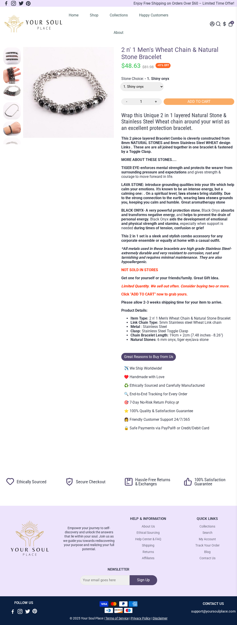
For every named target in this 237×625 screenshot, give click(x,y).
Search (207, 532)
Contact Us (207, 558)
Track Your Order (207, 545)
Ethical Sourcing (148, 532)
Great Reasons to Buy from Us (148, 357)
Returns (148, 552)
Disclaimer (160, 618)
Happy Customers (153, 15)
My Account (207, 539)
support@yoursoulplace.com (213, 611)
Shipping (148, 545)
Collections (119, 15)
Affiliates (148, 558)
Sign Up (143, 580)
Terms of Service (117, 618)
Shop (94, 15)
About (118, 32)
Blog (207, 552)
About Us (148, 526)
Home (73, 15)
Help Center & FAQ (148, 539)
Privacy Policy (141, 618)
